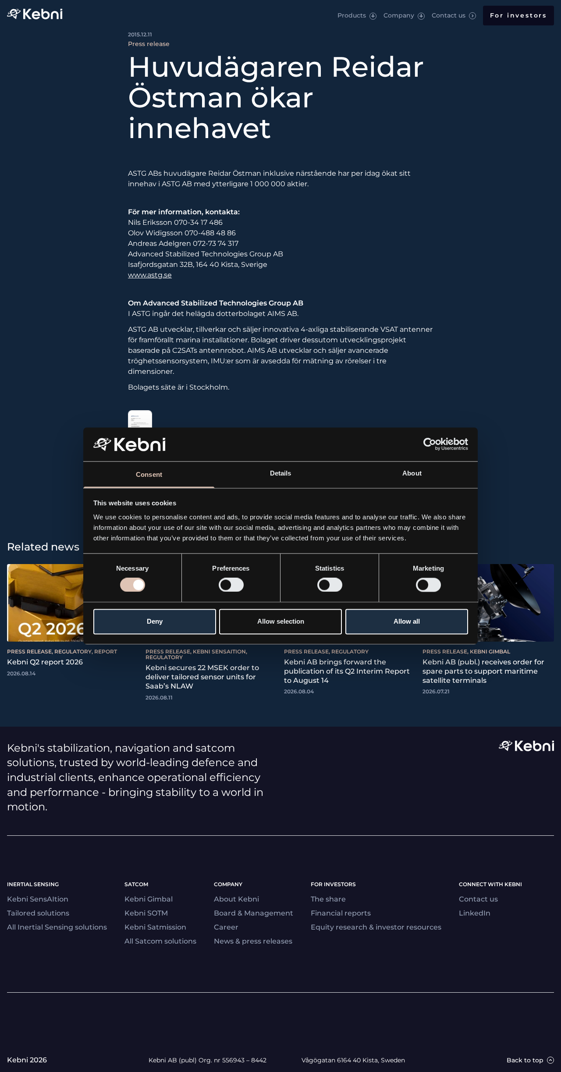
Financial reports (341, 913)
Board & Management (253, 913)
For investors (518, 15)
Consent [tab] (149, 474)
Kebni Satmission (155, 927)
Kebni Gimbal (148, 899)
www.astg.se (150, 275)
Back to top (525, 1060)
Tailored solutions (38, 913)
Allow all (407, 621)
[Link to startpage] (34, 15)
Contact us (448, 15)
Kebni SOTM (146, 913)
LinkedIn (474, 913)
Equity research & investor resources (376, 927)
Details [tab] (280, 473)
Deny (155, 621)
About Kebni (236, 899)
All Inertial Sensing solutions (57, 927)
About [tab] (412, 473)
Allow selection (280, 621)
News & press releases (253, 941)
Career (226, 927)
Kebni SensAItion (37, 899)
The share (328, 899)
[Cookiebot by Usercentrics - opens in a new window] (429, 444)
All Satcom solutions (160, 941)
